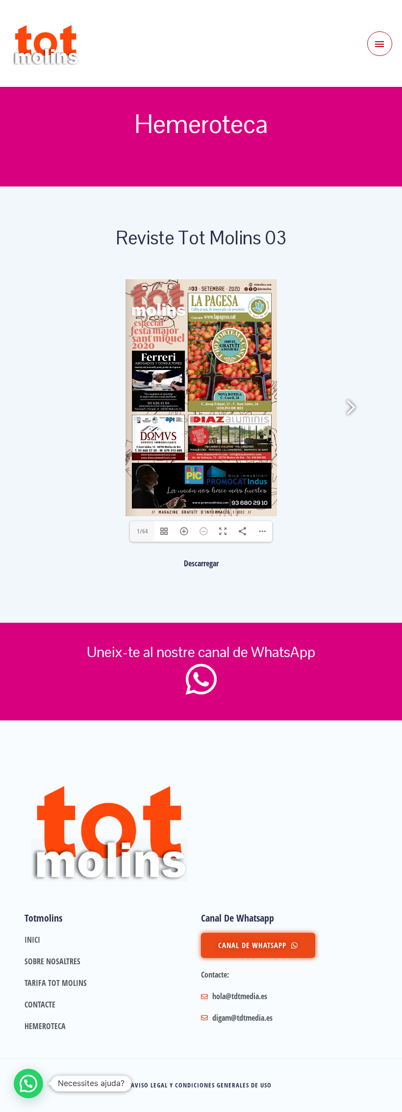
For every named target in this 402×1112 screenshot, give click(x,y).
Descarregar (201, 563)
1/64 (142, 531)
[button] (28, 1083)
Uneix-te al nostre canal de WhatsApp (201, 652)
